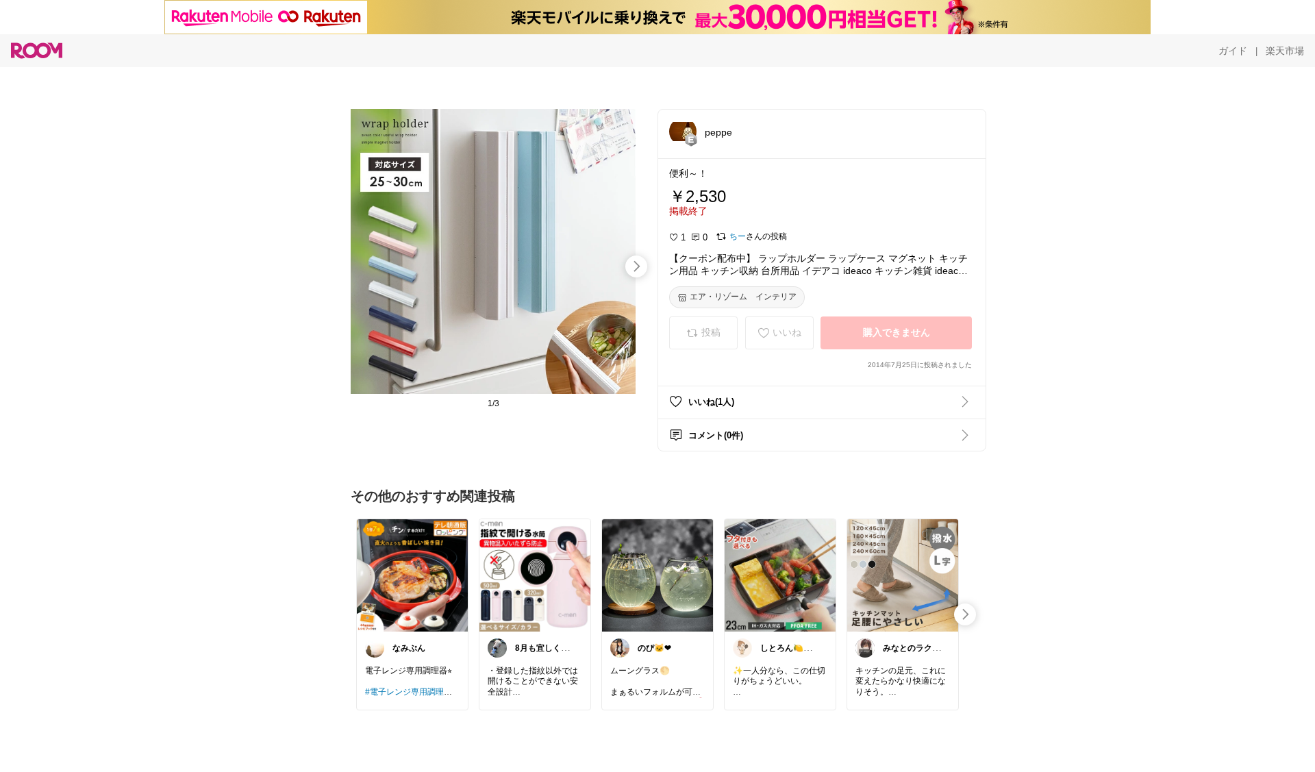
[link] (412, 574)
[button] (683, 131)
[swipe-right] (636, 266)
